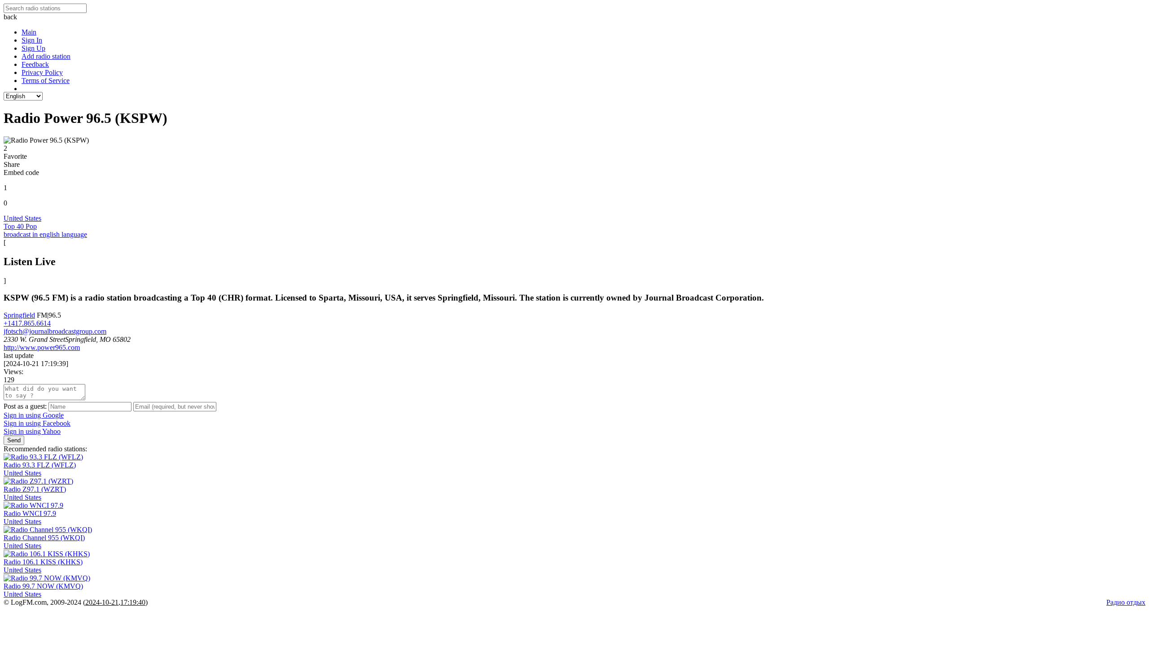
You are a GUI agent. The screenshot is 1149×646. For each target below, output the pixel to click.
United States (22, 218)
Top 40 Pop (20, 226)
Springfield (19, 315)
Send (14, 440)
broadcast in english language (45, 234)
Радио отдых (1125, 602)
